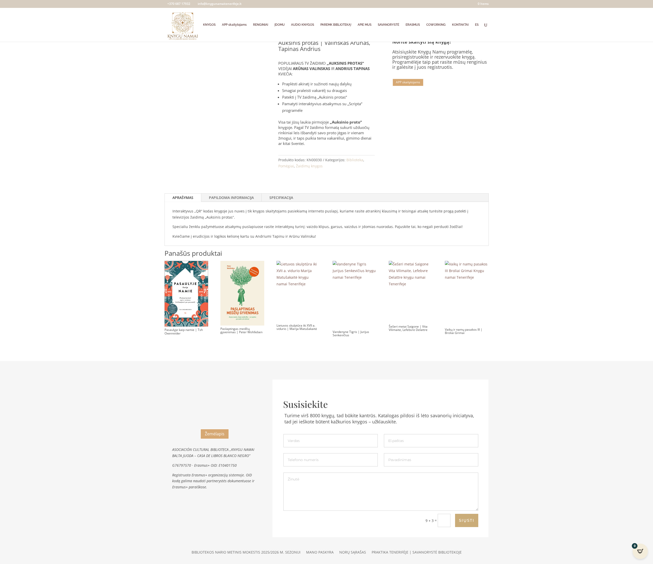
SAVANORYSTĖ (388, 24)
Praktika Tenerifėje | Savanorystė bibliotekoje (417, 552)
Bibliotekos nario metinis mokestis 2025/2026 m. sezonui (246, 552)
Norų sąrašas (352, 552)
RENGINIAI (260, 24)
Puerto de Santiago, (214, 416)
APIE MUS (364, 24)
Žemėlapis (214, 434)
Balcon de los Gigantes (214, 402)
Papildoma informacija (231, 197)
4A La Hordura (214, 409)
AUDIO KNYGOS (302, 24)
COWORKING (436, 24)
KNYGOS (209, 24)
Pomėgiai (286, 166)
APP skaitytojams (234, 24)
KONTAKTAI (460, 24)
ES (477, 24)
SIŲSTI (466, 520)
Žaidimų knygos (309, 166)
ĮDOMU (279, 24)
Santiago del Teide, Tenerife (214, 424)
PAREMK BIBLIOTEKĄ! (335, 24)
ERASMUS (413, 24)
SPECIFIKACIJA (281, 197)
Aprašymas (182, 197)
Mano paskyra (320, 552)
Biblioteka (354, 159)
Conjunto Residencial (214, 396)
